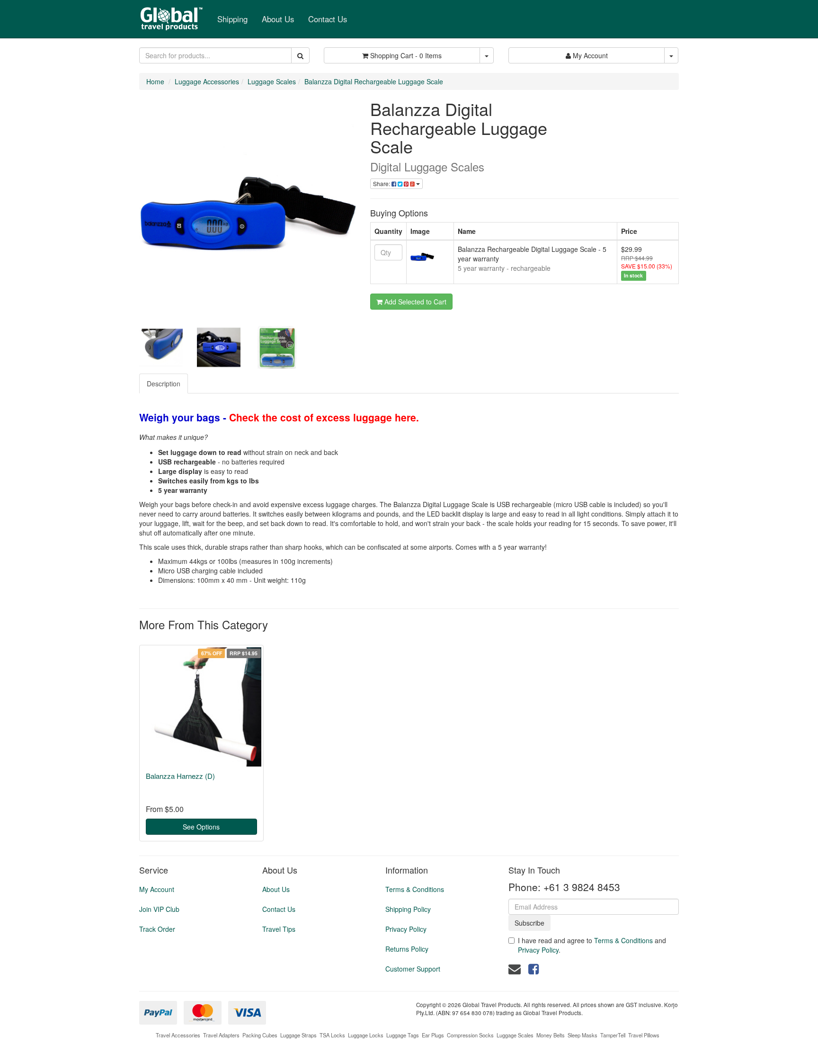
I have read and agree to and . (592, 945)
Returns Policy (406, 949)
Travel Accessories (178, 1035)
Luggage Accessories (207, 81)
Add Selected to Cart (414, 301)
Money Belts (550, 1035)
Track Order (157, 929)
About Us (278, 19)
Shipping (232, 19)
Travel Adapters (221, 1035)
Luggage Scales (272, 81)
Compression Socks (470, 1035)
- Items (406, 55)
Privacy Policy (406, 929)
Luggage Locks (365, 1035)
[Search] (300, 55)
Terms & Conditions (414, 889)
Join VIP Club (159, 909)
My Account (156, 889)
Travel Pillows (643, 1035)
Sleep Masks (582, 1035)
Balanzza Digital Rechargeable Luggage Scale (373, 81)
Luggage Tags (402, 1035)
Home (155, 81)
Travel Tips (278, 929)
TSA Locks (332, 1035)
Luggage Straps (298, 1035)
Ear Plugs (433, 1035)
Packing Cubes (259, 1035)
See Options (201, 826)
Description (163, 383)
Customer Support (412, 968)
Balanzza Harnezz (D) (180, 776)
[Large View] (161, 347)
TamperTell (612, 1035)
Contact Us (327, 19)
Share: (382, 183)
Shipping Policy (408, 909)
